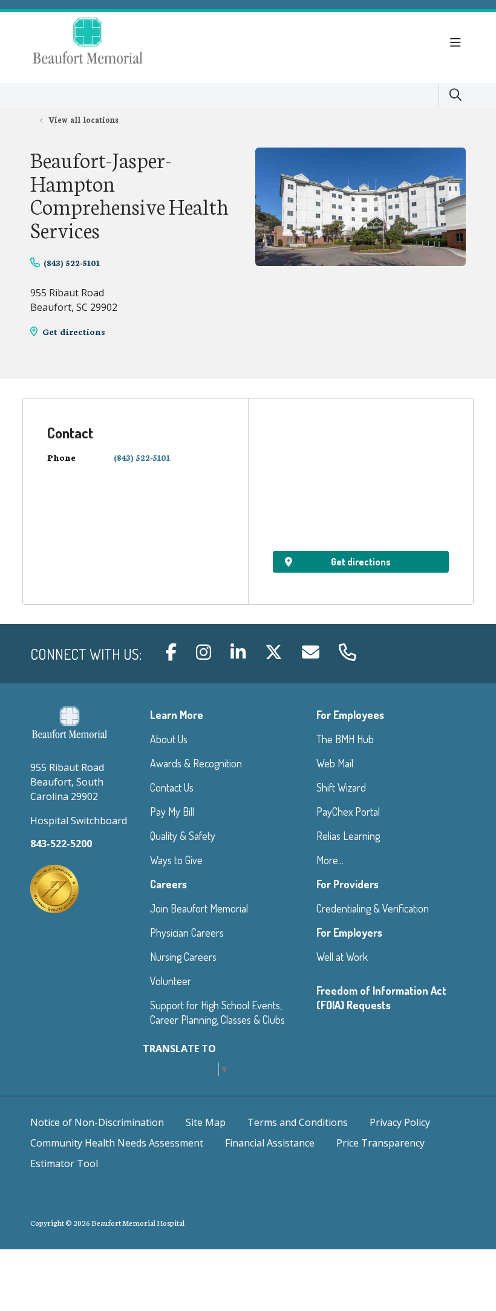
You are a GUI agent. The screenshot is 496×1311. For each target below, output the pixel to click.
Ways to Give (176, 860)
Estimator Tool (64, 1163)
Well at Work (342, 956)
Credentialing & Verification (372, 908)
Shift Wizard (341, 787)
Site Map (206, 1122)
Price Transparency (380, 1143)
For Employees (350, 714)
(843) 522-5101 (72, 262)
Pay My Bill (172, 811)
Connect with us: (86, 654)
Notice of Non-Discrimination (97, 1122)
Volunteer (170, 980)
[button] (458, 43)
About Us (169, 739)
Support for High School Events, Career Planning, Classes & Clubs (217, 1012)
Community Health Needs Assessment (116, 1143)
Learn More (176, 714)
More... (330, 860)
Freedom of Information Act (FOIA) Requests (381, 998)
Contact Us (172, 787)
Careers (168, 884)
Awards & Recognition (196, 763)
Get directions (73, 331)
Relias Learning (348, 835)
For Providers (347, 884)
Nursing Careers (183, 956)
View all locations (83, 119)
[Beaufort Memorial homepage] (102, 42)
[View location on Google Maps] (361, 483)
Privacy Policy (400, 1122)
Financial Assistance (270, 1143)
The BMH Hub (345, 739)
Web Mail (334, 763)
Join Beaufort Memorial (199, 908)
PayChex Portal (348, 811)
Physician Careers (187, 932)
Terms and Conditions (297, 1122)
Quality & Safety (182, 835)
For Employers (349, 932)
